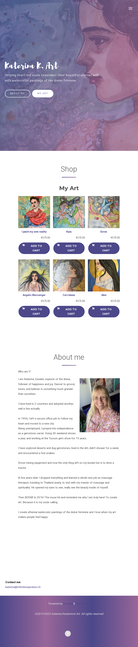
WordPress (82, 603)
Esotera (68, 603)
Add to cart (36, 248)
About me (17, 93)
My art (42, 93)
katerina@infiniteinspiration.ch (23, 587)
